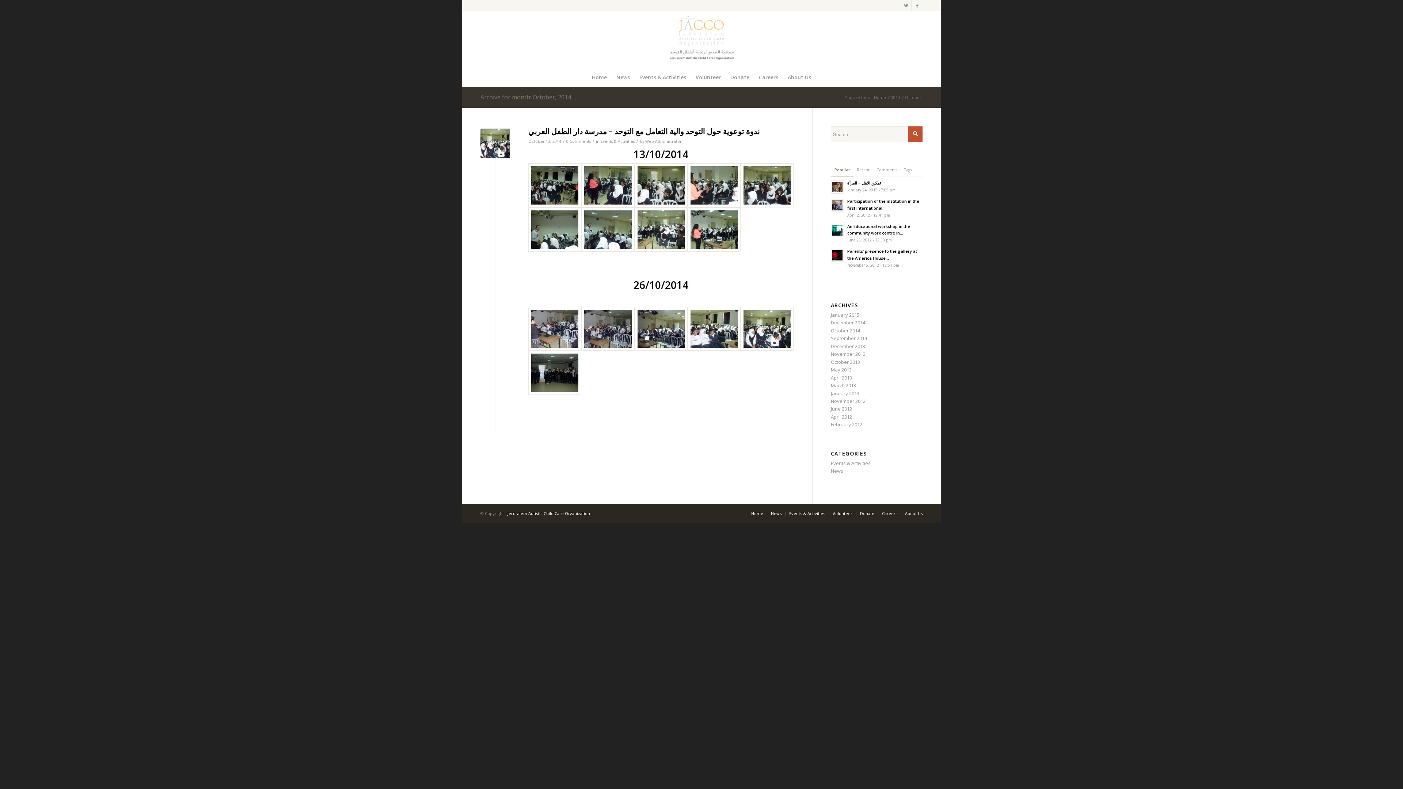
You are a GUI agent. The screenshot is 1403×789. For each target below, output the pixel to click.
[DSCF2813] (661, 329)
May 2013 (841, 369)
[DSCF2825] (554, 373)
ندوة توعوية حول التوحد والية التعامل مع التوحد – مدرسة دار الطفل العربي (644, 131)
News (837, 471)
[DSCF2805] (714, 229)
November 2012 (848, 401)
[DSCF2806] (554, 329)
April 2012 (841, 416)
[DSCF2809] (607, 329)
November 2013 (848, 354)
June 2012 (841, 408)
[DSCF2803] (607, 229)
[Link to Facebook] (917, 5)
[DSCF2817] (495, 143)
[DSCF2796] (767, 185)
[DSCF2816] (714, 329)
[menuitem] (599, 77)
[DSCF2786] (554, 185)
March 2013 (843, 385)
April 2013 (841, 377)
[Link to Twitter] (906, 5)
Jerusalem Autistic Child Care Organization (548, 513)
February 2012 (846, 424)
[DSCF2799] (554, 229)
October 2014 (845, 330)
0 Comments (578, 141)
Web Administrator (663, 141)
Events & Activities (618, 141)
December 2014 (848, 322)
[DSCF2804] (661, 229)
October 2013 (845, 362)
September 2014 (849, 338)
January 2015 (845, 315)
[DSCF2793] (607, 185)
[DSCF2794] (661, 185)
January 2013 (845, 393)
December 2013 (848, 346)
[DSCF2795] (714, 185)
